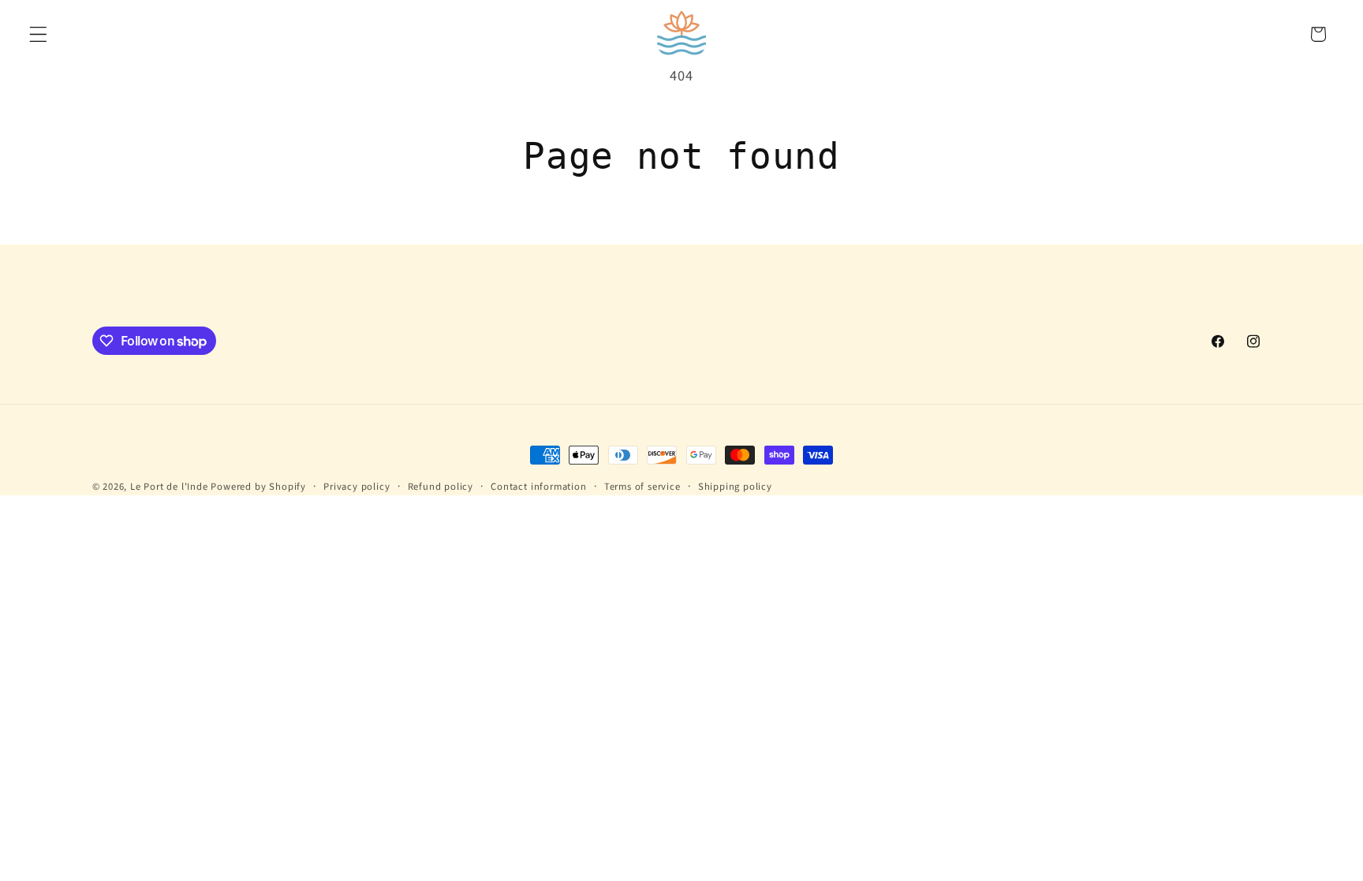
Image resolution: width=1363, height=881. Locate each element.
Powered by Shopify (258, 487)
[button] (38, 34)
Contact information (538, 487)
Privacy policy (356, 487)
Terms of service (642, 487)
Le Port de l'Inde (169, 487)
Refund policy (440, 487)
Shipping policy (735, 487)
